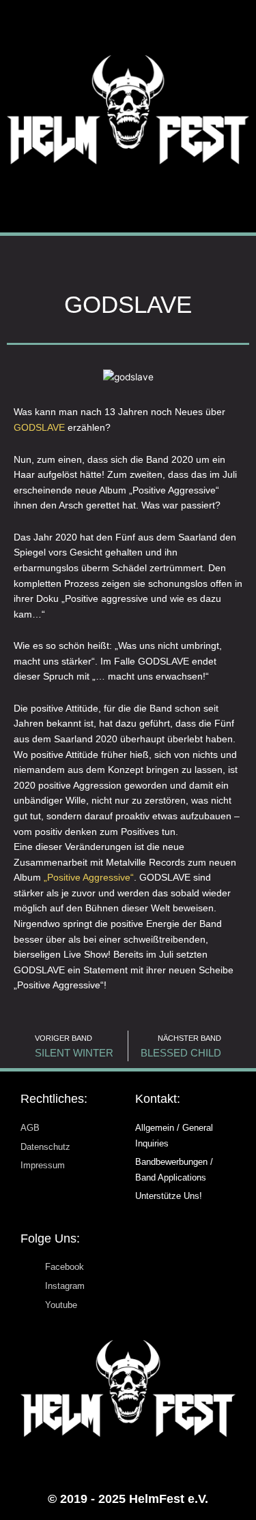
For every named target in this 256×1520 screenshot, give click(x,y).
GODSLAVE (39, 428)
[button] (128, 198)
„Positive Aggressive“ (89, 877)
